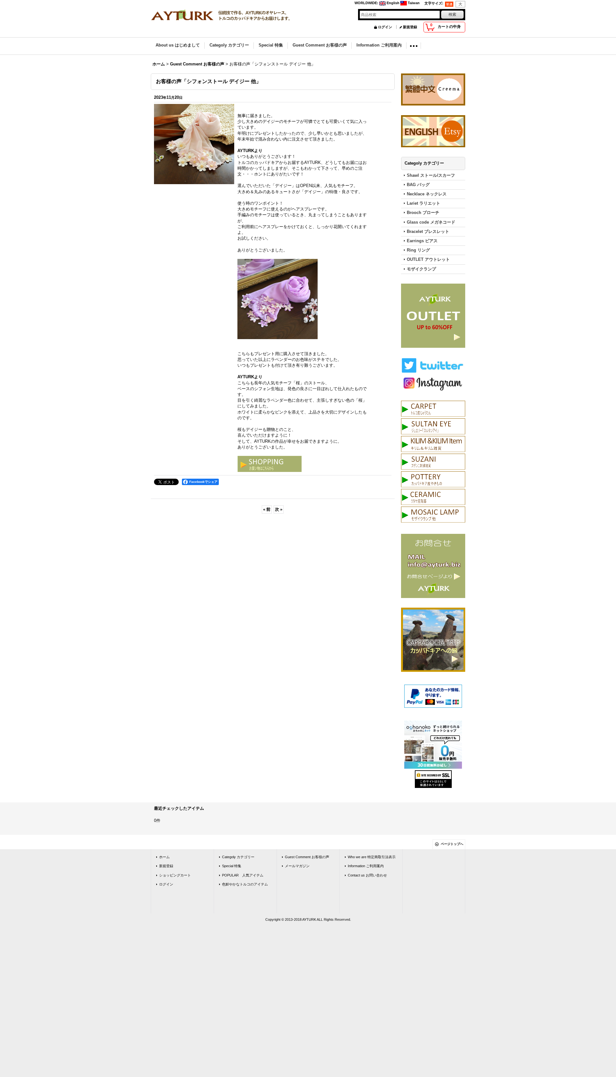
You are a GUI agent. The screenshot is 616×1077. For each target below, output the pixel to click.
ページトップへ (452, 844)
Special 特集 (231, 866)
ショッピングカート (175, 875)
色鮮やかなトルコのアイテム (245, 884)
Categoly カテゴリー (238, 857)
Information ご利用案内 (366, 866)
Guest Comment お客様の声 (307, 857)
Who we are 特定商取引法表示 (372, 857)
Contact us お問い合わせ (367, 875)
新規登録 (410, 27)
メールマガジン (297, 866)
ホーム (164, 857)
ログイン (385, 27)
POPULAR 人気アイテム (242, 875)
